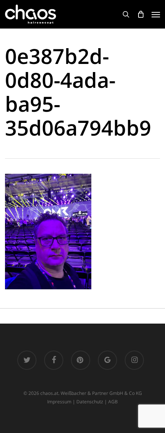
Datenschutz (89, 401)
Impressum (59, 401)
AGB (113, 401)
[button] (156, 14)
